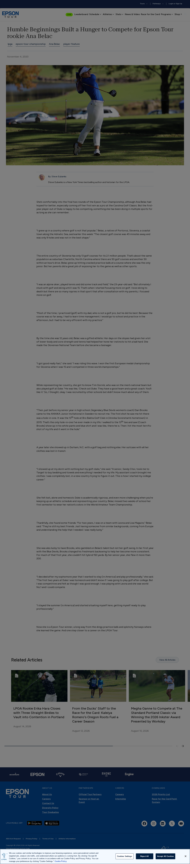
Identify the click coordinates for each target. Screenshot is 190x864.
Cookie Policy (61, 861)
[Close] (185, 856)
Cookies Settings (124, 856)
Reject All (144, 856)
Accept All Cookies (165, 856)
